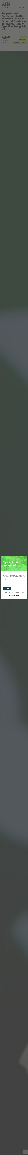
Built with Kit (14, 595)
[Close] (25, 557)
